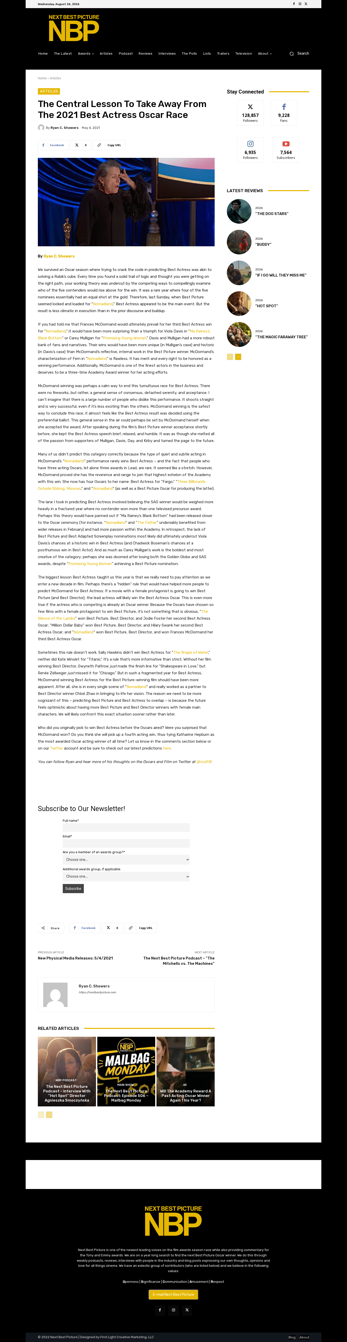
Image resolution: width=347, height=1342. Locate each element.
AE (185, 1085)
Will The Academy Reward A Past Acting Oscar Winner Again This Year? (185, 1096)
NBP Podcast (66, 1080)
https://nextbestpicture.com (97, 992)
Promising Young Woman (124, 338)
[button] (297, 53)
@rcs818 (204, 761)
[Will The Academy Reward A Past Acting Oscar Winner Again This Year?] (185, 1071)
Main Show (125, 1085)
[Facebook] (294, 4)
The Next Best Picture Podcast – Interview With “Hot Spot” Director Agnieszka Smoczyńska (66, 1093)
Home (42, 78)
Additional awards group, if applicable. (92, 869)
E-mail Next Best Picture (173, 1294)
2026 (259, 208)
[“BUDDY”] (239, 242)
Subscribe (286, 141)
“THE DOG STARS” (272, 213)
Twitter (56, 748)
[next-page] (49, 1114)
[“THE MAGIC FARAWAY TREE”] (239, 334)
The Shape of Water (190, 652)
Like (284, 104)
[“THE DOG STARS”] (239, 211)
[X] (306, 4)
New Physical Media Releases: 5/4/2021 (75, 958)
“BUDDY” (263, 244)
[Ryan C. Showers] (42, 127)
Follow (251, 104)
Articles (55, 78)
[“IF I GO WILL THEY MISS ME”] (239, 273)
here (167, 748)
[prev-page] (41, 1114)
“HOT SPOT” (266, 306)
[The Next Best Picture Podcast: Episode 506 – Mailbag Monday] (126, 1071)
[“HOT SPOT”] (239, 303)
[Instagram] (300, 4)
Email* (67, 836)
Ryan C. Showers (64, 127)
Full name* (71, 820)
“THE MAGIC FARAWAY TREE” (281, 337)
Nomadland (103, 304)
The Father (147, 522)
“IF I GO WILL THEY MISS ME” (281, 275)
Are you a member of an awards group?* (94, 852)
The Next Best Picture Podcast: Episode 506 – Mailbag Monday (126, 1096)
